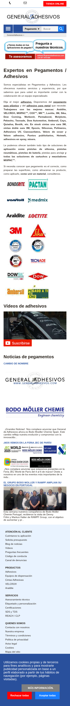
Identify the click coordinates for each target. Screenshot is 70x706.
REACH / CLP (12, 615)
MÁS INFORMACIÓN (40, 688)
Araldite (9, 588)
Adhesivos (10, 571)
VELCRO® (11, 584)
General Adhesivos (15, 35)
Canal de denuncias (16, 560)
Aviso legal (11, 643)
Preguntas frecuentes (16, 552)
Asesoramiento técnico (17, 599)
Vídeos (9, 548)
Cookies (9, 647)
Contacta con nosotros (17, 627)
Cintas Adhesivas (14, 579)
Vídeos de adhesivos (25, 306)
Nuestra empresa (14, 631)
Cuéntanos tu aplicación (18, 535)
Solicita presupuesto (16, 539)
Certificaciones (13, 607)
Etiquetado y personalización (20, 603)
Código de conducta (16, 556)
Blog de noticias (13, 544)
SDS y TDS (11, 611)
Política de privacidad (16, 639)
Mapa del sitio (12, 651)
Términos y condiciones (18, 635)
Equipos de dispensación (18, 575)
